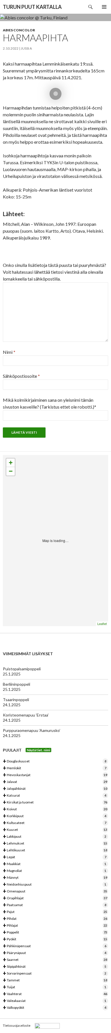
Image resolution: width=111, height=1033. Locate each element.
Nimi (9, 352)
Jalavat (55, 782)
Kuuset (55, 830)
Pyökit (55, 939)
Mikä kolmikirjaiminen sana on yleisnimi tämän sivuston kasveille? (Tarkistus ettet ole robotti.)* (49, 403)
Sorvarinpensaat (54, 974)
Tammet (55, 980)
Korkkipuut (54, 816)
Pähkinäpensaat (54, 946)
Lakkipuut (54, 837)
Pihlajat (55, 926)
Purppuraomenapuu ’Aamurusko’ (31, 730)
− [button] (11, 471)
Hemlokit (54, 768)
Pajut (55, 912)
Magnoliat (54, 871)
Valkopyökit (54, 1008)
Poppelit (55, 932)
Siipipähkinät (54, 967)
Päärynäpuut (54, 953)
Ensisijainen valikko (104, 7)
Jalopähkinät (55, 789)
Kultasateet (54, 823)
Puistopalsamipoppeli (22, 668)
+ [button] (11, 462)
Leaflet (102, 623)
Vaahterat (55, 994)
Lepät (54, 857)
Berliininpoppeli (16, 684)
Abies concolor (19, 30)
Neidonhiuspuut (54, 885)
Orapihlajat (55, 898)
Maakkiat (54, 864)
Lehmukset (55, 844)
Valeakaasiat (54, 1001)
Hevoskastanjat (55, 775)
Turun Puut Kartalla (32, 7)
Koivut (55, 809)
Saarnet (55, 960)
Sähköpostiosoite (21, 376)
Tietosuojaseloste (16, 1025)
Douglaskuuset (54, 761)
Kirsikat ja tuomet (55, 802)
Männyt (55, 878)
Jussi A (26, 48)
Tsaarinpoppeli (16, 699)
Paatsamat (54, 905)
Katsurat (54, 796)
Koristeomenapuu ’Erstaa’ (26, 715)
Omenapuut (55, 891)
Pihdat (55, 919)
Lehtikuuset (55, 850)
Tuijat (54, 987)
